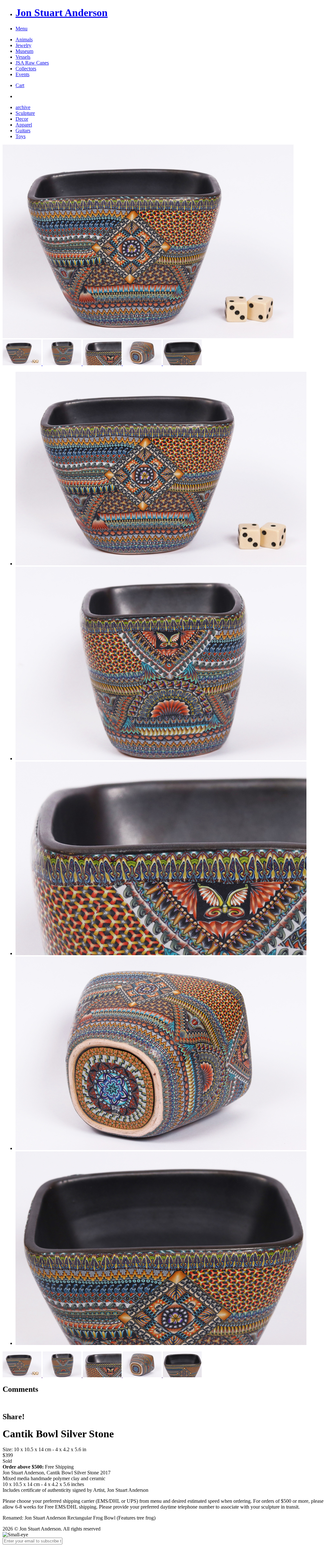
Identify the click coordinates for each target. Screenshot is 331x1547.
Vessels (23, 57)
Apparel (24, 124)
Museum (24, 51)
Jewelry (23, 45)
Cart (20, 85)
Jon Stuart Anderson (62, 12)
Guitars (23, 130)
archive (23, 107)
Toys (21, 136)
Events (22, 74)
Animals (24, 39)
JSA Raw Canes (32, 63)
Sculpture (25, 113)
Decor (22, 119)
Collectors (26, 68)
